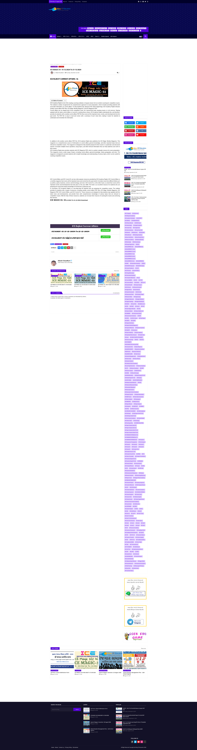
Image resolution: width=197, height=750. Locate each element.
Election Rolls (129, 296)
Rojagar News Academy (140, 477)
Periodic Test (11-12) (130, 451)
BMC (127, 263)
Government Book (137, 313)
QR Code (141, 468)
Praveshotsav (138, 463)
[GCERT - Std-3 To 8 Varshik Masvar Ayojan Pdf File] (135, 156)
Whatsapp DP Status (139, 566)
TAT (127, 535)
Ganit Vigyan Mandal (130, 308)
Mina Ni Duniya (135, 373)
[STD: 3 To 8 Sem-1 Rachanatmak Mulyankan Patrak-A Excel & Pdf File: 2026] (127, 199)
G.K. (143, 306)
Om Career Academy (130, 418)
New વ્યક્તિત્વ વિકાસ (122, 30)
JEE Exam (128, 351)
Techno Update (140, 537)
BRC (144, 263)
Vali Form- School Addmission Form (60, 672)
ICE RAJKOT (57, 64)
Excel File (134, 304)
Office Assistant (135, 408)
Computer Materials (130, 277)
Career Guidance (130, 268)
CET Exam (128, 270)
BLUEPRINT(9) (140, 261)
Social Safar (128, 504)
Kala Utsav (137, 354)
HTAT (142, 339)
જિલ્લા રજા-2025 (131, 28)
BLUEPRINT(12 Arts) (130, 256)
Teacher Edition (141, 535)
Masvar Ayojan (129, 370)
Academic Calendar (130, 218)
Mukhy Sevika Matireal (131, 382)
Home (53, 36)
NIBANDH (128, 401)
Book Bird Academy (136, 263)
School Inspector (129, 492)
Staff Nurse (133, 511)
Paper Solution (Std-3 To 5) (132, 430)
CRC (136, 280)
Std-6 (127, 525)
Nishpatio (128, 406)
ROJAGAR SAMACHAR (131, 480)
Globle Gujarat (105, 36)
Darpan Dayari (138, 284)
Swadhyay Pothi (141, 530)
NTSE (127, 408)
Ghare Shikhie (129, 311)
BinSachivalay (137, 242)
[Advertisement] (113, 15)
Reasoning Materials (140, 475)
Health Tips (142, 335)
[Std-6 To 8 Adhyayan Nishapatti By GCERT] (127, 192)
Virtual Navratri (129, 563)
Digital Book (128, 289)
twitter (142, 122)
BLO (138, 244)
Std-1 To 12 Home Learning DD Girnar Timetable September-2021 (138, 184)
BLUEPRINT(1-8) (129, 246)
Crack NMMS (129, 280)
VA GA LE (137, 554)
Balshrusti (135, 232)
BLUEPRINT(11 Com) (130, 251)
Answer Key (128, 227)
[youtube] (138, 741)
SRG (137, 508)
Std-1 (140, 511)
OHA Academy (141, 411)
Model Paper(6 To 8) (130, 377)
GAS (139, 308)
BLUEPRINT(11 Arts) (130, 249)
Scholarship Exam (130, 489)
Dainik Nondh (129, 284)
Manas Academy (134, 368)
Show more (116, 270)
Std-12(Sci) (140, 520)
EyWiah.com (142, 304)
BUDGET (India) (140, 265)
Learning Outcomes (130, 365)
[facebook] (139, 1)
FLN (127, 306)
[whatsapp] (141, 1)
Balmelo (128, 232)
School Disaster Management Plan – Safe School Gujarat (134, 673)
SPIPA (135, 506)
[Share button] (74, 247)
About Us (65, 1)
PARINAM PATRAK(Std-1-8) (132, 435)
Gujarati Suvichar (140, 327)
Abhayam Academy (130, 215)
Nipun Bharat (129, 404)
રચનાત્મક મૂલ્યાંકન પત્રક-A (101, 28)
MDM (127, 373)
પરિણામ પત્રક (90, 28)
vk (142, 130)
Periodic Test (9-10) (130, 454)
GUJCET (128, 330)
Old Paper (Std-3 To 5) (138, 413)
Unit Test (128, 549)
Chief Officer (136, 270)
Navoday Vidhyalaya (130, 387)
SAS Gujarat (113, 36)
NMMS (142, 406)
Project (138, 466)
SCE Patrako (133, 487)
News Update (129, 399)
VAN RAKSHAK (129, 556)
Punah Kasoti (133, 468)
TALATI (141, 532)
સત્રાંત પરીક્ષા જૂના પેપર (141, 28)
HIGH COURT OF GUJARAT (137, 337)
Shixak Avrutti (129, 499)
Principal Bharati (129, 466)
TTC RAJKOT (128, 546)
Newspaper (137, 399)
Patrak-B (135, 444)
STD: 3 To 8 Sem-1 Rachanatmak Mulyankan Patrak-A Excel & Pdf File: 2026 (138, 198)
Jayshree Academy (140, 349)
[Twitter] (62, 247)
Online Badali (141, 418)
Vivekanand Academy (140, 563)
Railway (141, 473)
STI (127, 527)
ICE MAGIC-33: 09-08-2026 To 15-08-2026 (61, 284)
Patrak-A (128, 444)
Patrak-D (128, 446)
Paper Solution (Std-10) (131, 425)
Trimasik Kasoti (134, 544)
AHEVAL (128, 220)
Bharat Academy (129, 239)
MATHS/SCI (138, 370)
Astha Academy (129, 230)
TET (127, 539)
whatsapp (130, 126)
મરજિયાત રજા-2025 (121, 28)
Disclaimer (84, 1)
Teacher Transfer (130, 537)
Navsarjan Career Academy (132, 392)
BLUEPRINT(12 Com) (130, 258)
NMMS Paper (114, 30)
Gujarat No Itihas (130, 323)
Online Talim (129, 420)
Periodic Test (136, 449)
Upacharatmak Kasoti (138, 549)
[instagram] (148, 1)
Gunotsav (135, 330)
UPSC (92, 36)
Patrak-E (135, 446)
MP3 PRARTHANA (138, 380)
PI (143, 454)
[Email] (71, 247)
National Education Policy (131, 385)
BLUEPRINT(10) (139, 246)
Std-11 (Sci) (140, 513)
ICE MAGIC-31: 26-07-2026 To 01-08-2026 (108, 284)
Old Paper (128, 413)
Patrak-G (128, 449)
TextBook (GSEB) (130, 542)
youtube (142, 134)
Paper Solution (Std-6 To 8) (132, 432)
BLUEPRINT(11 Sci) (130, 254)
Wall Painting (129, 566)
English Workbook (140, 301)
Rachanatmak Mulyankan (131, 473)
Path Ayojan (142, 442)
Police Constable (129, 456)
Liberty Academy (141, 365)
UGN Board (137, 546)
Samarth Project (129, 482)
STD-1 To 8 (66, 36)
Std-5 (143, 523)
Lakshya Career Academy (131, 363)
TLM (127, 544)
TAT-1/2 (133, 535)
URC (138, 551)
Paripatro (142, 439)
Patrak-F (142, 446)
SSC (142, 508)
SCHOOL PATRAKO (141, 492)
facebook (130, 122)
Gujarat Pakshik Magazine (131, 325)
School (58, 36)
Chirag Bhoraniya (130, 273)
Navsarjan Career (130, 389)
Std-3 (133, 523)
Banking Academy (138, 234)
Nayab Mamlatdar (140, 394)
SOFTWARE (128, 506)
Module (139, 377)
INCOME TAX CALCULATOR (132, 344)
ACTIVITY (140, 218)
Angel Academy (138, 225)
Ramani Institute (129, 475)
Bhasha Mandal (140, 239)
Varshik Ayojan (139, 556)
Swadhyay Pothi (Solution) (131, 532)
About (56, 747)
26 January (136, 213)
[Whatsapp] (65, 247)
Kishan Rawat (137, 358)
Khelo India (128, 358)
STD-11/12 (81, 36)
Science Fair (128, 496)
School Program (129, 494)
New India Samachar (138, 396)
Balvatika (142, 232)
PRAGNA (141, 461)
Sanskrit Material (130, 485)
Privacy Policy (78, 1)
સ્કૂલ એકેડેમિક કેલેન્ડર (104, 30)
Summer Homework (130, 530)
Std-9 (143, 525)
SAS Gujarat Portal (141, 485)
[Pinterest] (68, 247)
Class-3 (97, 36)
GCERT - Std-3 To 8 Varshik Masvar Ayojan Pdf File (135, 170)
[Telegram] (145, 741)
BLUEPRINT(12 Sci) (130, 261)
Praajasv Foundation (141, 456)
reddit (142, 126)
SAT (127, 487)
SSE (127, 511)
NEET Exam (128, 396)
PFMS (139, 454)
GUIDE (133, 320)
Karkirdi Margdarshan (131, 356)
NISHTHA (136, 406)
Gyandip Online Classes (131, 335)
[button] (145, 36)
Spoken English (129, 508)
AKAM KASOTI (136, 220)
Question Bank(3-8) (130, 470)
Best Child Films (129, 237)
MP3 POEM (128, 380)
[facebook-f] (132, 741)
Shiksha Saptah (138, 496)
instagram (130, 134)
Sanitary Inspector (140, 482)
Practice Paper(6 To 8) (131, 461)
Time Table (139, 542)
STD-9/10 (73, 36)
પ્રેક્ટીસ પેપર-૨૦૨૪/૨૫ (134, 30)
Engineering (137, 296)
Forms (138, 306)
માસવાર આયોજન (112, 28)
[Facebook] (59, 247)
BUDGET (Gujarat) (130, 265)
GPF (140, 315)
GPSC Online (134, 318)
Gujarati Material (130, 327)
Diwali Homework (130, 292)
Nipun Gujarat (138, 404)
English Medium (140, 299)
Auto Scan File (139, 230)
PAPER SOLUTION (139, 423)
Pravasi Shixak (129, 463)
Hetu (127, 337)
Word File (128, 568)
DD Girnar (128, 287)
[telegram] (143, 1)
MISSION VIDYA (129, 375)
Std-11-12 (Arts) (129, 516)
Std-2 (127, 523)
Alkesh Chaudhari (64, 261)
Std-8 (138, 525)
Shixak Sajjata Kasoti (139, 499)
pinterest (130, 130)
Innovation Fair (129, 346)
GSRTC (127, 320)
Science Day (139, 494)
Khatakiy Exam (142, 356)
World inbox (136, 568)
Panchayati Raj (129, 423)
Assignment (137, 227)
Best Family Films (140, 237)
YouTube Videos (129, 570)
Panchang (137, 420)
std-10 (134, 513)
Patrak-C (142, 444)
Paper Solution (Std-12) (131, 427)
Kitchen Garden (129, 361)
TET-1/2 (132, 539)
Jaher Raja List (139, 346)
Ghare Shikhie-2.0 (139, 311)
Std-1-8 (127, 513)
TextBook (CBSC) (141, 539)
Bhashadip (128, 242)
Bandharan (128, 234)
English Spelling (129, 301)
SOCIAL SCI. (137, 504)
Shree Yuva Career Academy (132, 501)
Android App (129, 225)
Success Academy (134, 527)
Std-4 (138, 523)
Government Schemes (131, 315)
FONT (132, 306)
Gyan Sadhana (139, 332)
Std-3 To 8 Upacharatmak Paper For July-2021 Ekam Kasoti (138, 176)
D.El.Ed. (137, 282)
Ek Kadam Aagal (140, 294)
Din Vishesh (137, 289)
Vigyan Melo (141, 561)
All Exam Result (129, 223)
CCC (138, 268)
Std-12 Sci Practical (130, 520)
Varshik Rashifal (129, 558)
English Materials (130, 299)
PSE (143, 466)
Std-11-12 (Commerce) (131, 518)
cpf (138, 277)
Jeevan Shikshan (136, 351)
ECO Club (139, 292)
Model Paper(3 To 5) (140, 375)
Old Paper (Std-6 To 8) (131, 415)
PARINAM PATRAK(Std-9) (131, 439)
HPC (137, 339)
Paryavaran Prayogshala (131, 442)
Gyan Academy (129, 332)
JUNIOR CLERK (129, 354)
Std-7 (133, 525)
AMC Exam (138, 223)
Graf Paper (142, 318)
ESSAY (127, 304)
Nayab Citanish (129, 394)
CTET (141, 280)
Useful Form (129, 554)
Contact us (71, 1)
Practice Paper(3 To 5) (131, 458)
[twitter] (145, 1)
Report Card (128, 477)
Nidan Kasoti (136, 401)
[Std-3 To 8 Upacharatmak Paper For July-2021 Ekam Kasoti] (127, 177)
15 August (128, 213)
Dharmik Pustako (137, 287)
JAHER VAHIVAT (129, 349)
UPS (127, 551)
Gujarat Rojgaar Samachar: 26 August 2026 (110, 672)
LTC (127, 368)
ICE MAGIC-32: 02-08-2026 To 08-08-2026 (84, 284)
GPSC (87, 36)
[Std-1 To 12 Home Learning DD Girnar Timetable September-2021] (127, 184)
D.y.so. (143, 282)
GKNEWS (128, 313)
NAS (140, 382)
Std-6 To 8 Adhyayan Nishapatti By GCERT (138, 190)
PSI (127, 468)
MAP (142, 368)
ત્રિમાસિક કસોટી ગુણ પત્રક (92, 30)
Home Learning (129, 339)
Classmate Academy (130, 275)
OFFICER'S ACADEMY (130, 411)
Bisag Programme (130, 244)
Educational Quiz (129, 294)
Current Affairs (54, 66)
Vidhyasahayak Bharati (131, 561)
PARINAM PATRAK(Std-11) (131, 437)
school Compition (140, 489)
